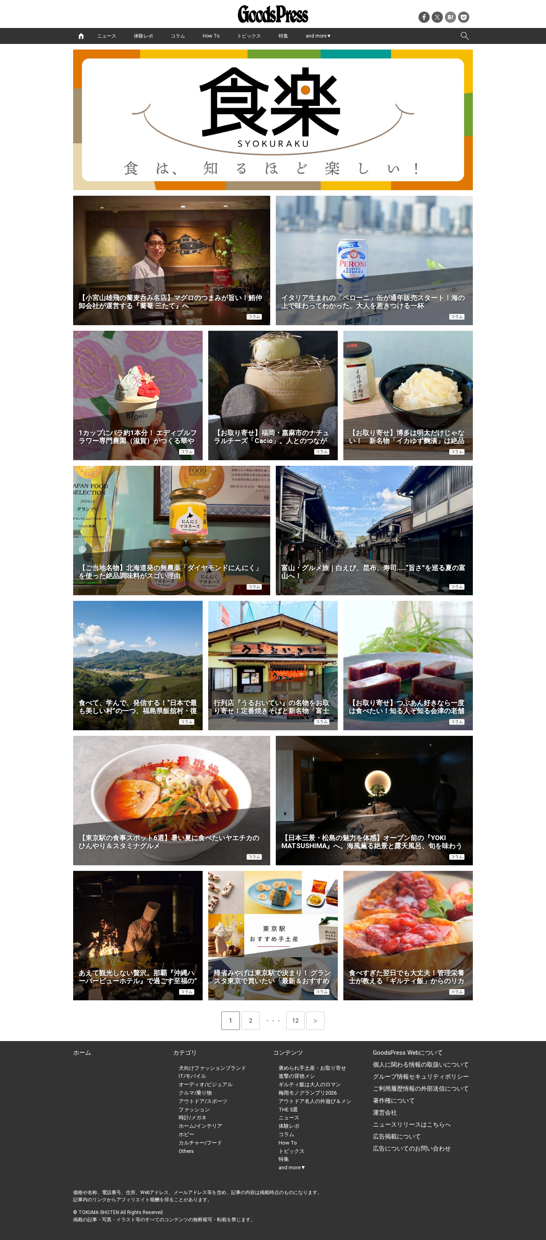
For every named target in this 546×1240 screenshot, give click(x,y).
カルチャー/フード (200, 1143)
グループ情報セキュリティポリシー (421, 1076)
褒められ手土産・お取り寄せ (312, 1068)
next (315, 1020)
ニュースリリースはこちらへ (412, 1124)
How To (211, 36)
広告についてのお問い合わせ (412, 1148)
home (81, 36)
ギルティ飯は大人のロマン (310, 1084)
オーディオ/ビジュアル (206, 1084)
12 (298, 1020)
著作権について (394, 1100)
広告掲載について (397, 1136)
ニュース (106, 36)
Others (186, 1151)
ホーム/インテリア (200, 1126)
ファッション (194, 1110)
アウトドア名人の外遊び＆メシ (315, 1101)
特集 (283, 36)
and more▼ (318, 36)
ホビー (186, 1134)
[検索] (465, 36)
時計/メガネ (193, 1118)
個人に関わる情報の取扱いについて (421, 1064)
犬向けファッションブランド (212, 1068)
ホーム (82, 1052)
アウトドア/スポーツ (203, 1101)
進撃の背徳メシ (297, 1076)
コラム (178, 36)
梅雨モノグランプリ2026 (308, 1093)
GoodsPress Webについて (408, 1052)
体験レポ (143, 36)
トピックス (249, 36)
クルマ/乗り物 (195, 1093)
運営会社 (385, 1112)
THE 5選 (288, 1110)
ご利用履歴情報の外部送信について (421, 1088)
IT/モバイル (192, 1076)
